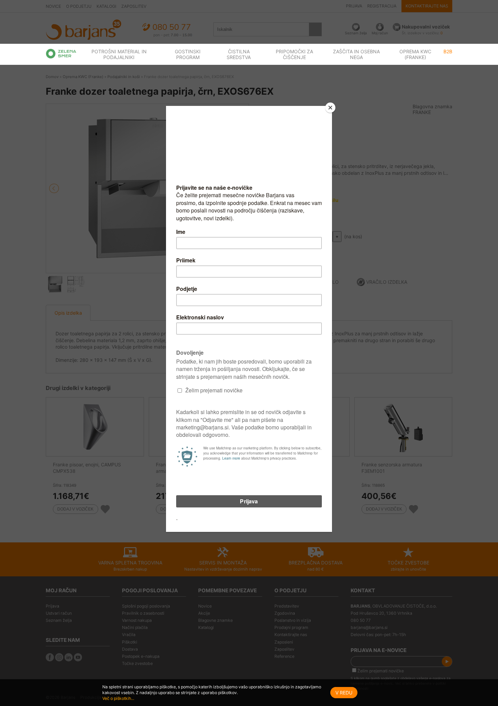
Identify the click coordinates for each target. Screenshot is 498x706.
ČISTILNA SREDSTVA (239, 54)
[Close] (330, 108)
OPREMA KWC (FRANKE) (415, 54)
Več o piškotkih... (118, 698)
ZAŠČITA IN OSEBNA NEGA (356, 54)
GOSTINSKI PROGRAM (188, 54)
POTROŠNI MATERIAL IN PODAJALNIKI (119, 54)
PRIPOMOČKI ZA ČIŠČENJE (294, 54)
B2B (447, 51)
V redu (343, 692)
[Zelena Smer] (61, 54)
